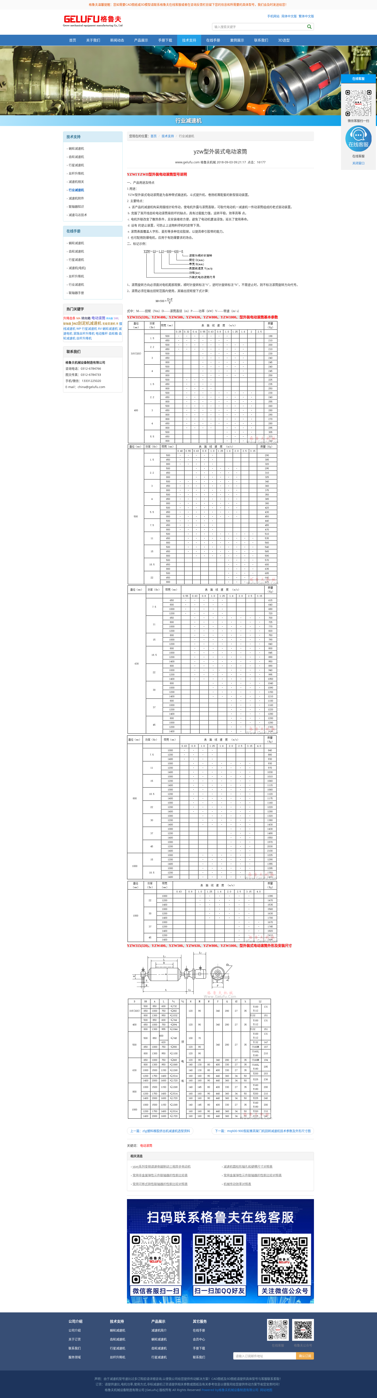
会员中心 (199, 1339)
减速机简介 (159, 1330)
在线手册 (199, 1330)
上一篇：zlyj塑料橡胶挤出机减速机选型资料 (160, 1131)
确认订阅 (305, 1356)
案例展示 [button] (237, 40)
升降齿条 (69, 318)
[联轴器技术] (188, 80)
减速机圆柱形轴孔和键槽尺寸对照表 (248, 1166)
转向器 (109, 318)
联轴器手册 (76, 293)
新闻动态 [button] (117, 40)
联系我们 (261, 40)
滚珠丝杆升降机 (84, 333)
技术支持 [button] (189, 40)
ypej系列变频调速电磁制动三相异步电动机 (162, 1166)
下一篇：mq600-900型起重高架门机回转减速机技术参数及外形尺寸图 (263, 1131)
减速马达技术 (78, 215)
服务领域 (75, 1357)
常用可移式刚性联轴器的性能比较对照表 (160, 1184)
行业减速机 (76, 284)
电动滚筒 (98, 318)
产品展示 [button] (141, 40)
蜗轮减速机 (76, 148)
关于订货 (75, 1339)
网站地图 (266, 1390)
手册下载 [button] (165, 40)
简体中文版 (289, 16)
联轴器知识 (76, 206)
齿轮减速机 (76, 157)
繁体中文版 (306, 16)
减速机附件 (76, 198)
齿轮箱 (113, 333)
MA (78, 318)
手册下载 (199, 1348)
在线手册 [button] (213, 40)
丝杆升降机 (76, 173)
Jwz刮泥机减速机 (86, 323)
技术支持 (168, 136)
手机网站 (273, 16)
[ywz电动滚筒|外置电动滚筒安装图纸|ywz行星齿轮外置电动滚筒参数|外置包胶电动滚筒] (92, 20)
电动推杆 (102, 333)
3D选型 (284, 40)
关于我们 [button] (93, 40)
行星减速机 (76, 165)
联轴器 (67, 324)
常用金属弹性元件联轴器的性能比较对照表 (253, 1175)
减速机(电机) (77, 268)
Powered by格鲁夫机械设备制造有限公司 (230, 1390)
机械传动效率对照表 (237, 1184)
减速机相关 (76, 181)
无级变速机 (108, 324)
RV (100, 328)
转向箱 (86, 318)
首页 (72, 40)
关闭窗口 (358, 163)
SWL (116, 318)
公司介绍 (75, 1330)
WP (78, 328)
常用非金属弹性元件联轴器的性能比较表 (160, 1175)
